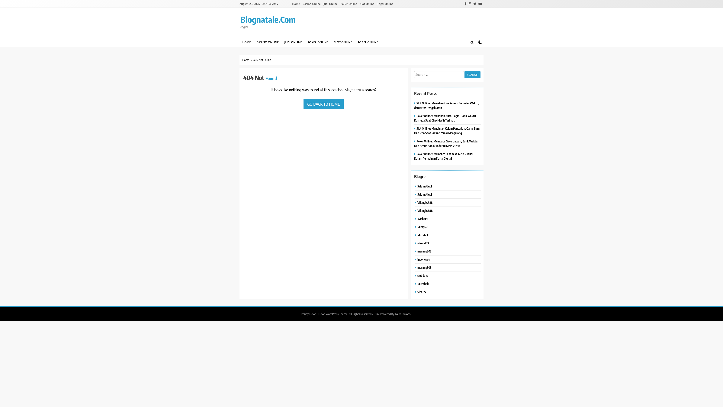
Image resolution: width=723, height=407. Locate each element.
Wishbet (422, 219)
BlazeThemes (402, 314)
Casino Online (312, 4)
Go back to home (323, 104)
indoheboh (423, 259)
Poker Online (348, 4)
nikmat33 (423, 243)
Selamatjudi (424, 186)
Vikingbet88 (425, 202)
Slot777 (421, 292)
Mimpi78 (422, 227)
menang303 (424, 251)
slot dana (423, 276)
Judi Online (330, 4)
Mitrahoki (423, 235)
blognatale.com (267, 19)
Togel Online (385, 4)
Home (296, 4)
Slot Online (367, 4)
